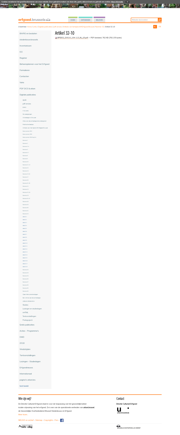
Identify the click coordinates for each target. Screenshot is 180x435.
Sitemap (38, 420)
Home (29, 27)
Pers (56, 420)
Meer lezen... (23, 414)
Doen (73, 20)
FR (160, 27)
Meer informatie (117, 2)
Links (35, 27)
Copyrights (48, 420)
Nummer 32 (99, 27)
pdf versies (58, 27)
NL (155, 27)
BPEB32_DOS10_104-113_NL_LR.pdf (72, 38)
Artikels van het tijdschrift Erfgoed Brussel (78, 27)
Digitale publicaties (45, 27)
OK (127, 2)
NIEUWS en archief (26, 420)
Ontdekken (85, 20)
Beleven (99, 20)
